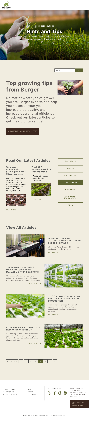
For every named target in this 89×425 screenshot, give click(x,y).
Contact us (8, 392)
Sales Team (31, 394)
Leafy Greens (70, 182)
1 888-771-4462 (9, 389)
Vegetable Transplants (70, 197)
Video (70, 205)
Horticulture (70, 175)
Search (79, 70)
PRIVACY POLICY (10, 394)
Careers (29, 392)
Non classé (70, 189)
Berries (70, 168)
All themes (70, 161)
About (28, 389)
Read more (11, 210)
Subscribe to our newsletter (22, 131)
